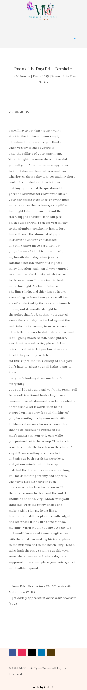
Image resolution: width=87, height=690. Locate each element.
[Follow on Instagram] (22, 652)
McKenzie (23, 76)
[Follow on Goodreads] (51, 652)
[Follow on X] (32, 652)
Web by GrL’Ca (43, 687)
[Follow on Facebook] (12, 652)
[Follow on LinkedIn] (41, 652)
